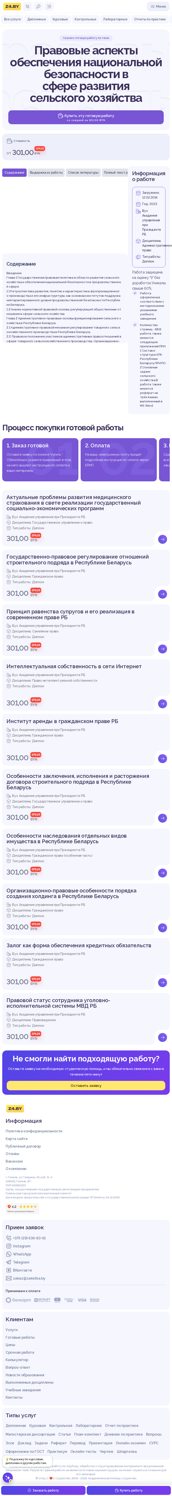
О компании (16, 1169)
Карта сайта (17, 1139)
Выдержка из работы (46, 172)
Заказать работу (45, 1490)
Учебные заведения (23, 1390)
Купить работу (131, 1490)
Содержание (14, 172)
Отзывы (12, 1154)
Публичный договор (23, 1146)
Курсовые (60, 19)
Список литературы (83, 172)
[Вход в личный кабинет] (38, 6)
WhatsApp (22, 1254)
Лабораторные (115, 19)
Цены (10, 1345)
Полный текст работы (121, 172)
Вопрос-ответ (18, 1367)
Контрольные (85, 19)
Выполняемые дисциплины (29, 1382)
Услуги (11, 1330)
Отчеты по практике (150, 19)
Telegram (21, 1262)
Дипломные (36, 19)
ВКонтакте (22, 1270)
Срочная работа (20, 1352)
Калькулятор (17, 1360)
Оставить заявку (86, 1085)
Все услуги (12, 19)
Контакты (14, 1397)
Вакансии (14, 1161)
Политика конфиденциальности (34, 1131)
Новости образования (25, 1375)
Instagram (21, 1246)
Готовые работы (20, 1337)
